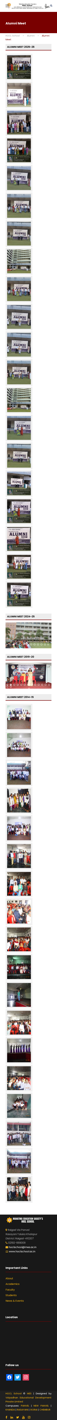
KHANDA (10, 1409)
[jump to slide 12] (46, 685)
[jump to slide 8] (34, 644)
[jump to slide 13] (49, 685)
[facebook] (6, 1417)
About (9, 1278)
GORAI (33, 1409)
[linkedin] (11, 1417)
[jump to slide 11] (45, 644)
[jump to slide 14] (7, 687)
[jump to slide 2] (14, 644)
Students (11, 1295)
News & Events (15, 1301)
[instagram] (29, 1417)
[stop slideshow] (48, 644)
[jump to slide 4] (21, 644)
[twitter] (17, 1417)
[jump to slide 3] (17, 644)
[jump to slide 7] (31, 644)
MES (29, 1393)
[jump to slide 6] (27, 644)
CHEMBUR (44, 1409)
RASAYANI (22, 1409)
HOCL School (14, 1393)
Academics (12, 1284)
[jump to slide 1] (10, 644)
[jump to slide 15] (11, 687)
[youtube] (23, 1417)
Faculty (10, 1290)
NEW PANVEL (41, 1405)
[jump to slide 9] (38, 644)
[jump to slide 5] (24, 644)
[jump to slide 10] (41, 644)
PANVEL (25, 1405)
